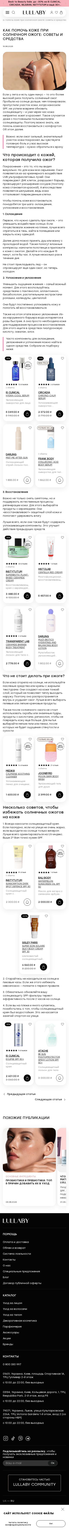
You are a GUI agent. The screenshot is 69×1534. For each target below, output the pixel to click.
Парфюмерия (12, 1326)
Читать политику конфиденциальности (18, 1523)
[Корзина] (61, 12)
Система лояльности (17, 1253)
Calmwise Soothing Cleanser (18, 774)
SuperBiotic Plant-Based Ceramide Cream (17, 576)
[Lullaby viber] (20, 1438)
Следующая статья (48, 1099)
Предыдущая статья (21, 1094)
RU (12, 1500)
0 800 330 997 (12, 1364)
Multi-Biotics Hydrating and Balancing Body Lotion (48, 642)
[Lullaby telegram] (28, 1438)
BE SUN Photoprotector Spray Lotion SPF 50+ (49, 1057)
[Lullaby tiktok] (13, 1438)
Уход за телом (12, 1314)
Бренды (8, 1344)
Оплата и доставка (16, 1242)
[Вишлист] (56, 12)
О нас (7, 1265)
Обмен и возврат (14, 1247)
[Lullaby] (34, 12)
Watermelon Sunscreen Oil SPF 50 (49, 882)
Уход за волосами (15, 1309)
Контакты (9, 1259)
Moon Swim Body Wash (48, 776)
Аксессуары (11, 1332)
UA (4, 1500)
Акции (7, 1338)
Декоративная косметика (20, 1320)
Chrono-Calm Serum (47, 395)
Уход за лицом (12, 1303)
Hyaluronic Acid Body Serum (48, 462)
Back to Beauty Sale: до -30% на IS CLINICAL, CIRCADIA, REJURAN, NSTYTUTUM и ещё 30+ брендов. (34, 4)
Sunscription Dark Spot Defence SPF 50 (18, 883)
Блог (6, 1277)
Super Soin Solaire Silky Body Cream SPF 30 (33, 947)
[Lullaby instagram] (5, 1438)
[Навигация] (3, 3)
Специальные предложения (21, 1271)
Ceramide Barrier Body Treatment (17, 644)
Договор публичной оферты (22, 1283)
